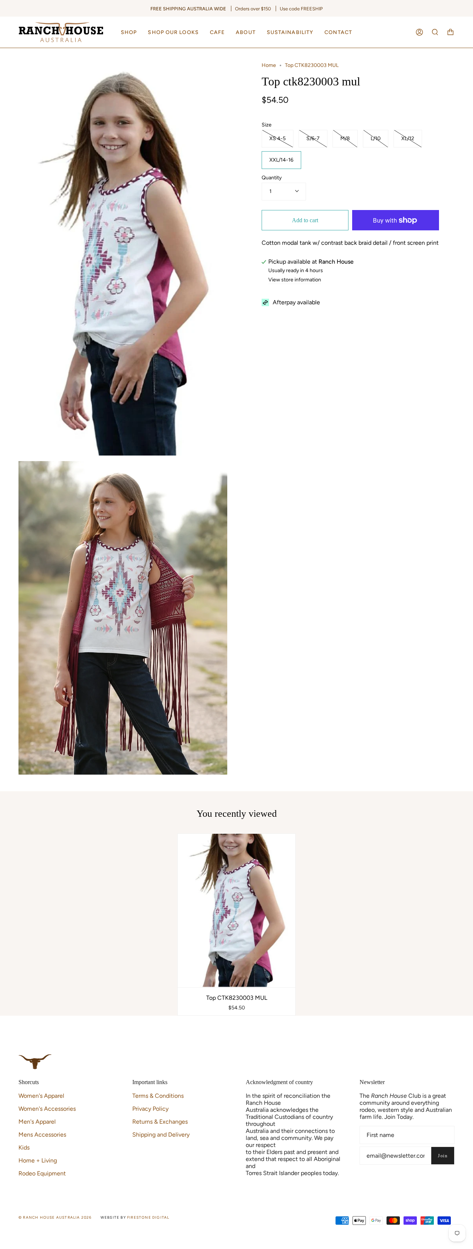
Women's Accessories (47, 1108)
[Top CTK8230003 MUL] (237, 910)
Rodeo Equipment (42, 1173)
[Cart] (450, 32)
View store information (294, 280)
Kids (24, 1147)
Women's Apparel (41, 1095)
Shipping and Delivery (161, 1134)
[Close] (465, 55)
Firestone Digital (148, 1217)
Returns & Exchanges (160, 1121)
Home (269, 65)
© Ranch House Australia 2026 (55, 1217)
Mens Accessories (42, 1134)
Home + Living (37, 1160)
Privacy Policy (150, 1108)
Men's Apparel (37, 1121)
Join (443, 1155)
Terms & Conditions (158, 1095)
